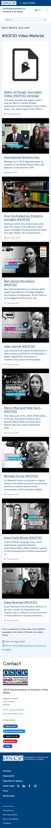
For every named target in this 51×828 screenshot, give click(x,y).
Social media (8, 786)
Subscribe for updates (13, 781)
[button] (25, 79)
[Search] (45, 19)
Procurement (8, 810)
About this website (10, 815)
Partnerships (9, 796)
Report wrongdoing (10, 819)
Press (5, 791)
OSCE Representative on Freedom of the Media (14, 10)
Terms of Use (8, 806)
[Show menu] (46, 10)
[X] (18, 786)
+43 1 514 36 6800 (16, 709)
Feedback (7, 823)
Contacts (7, 771)
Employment (8, 776)
